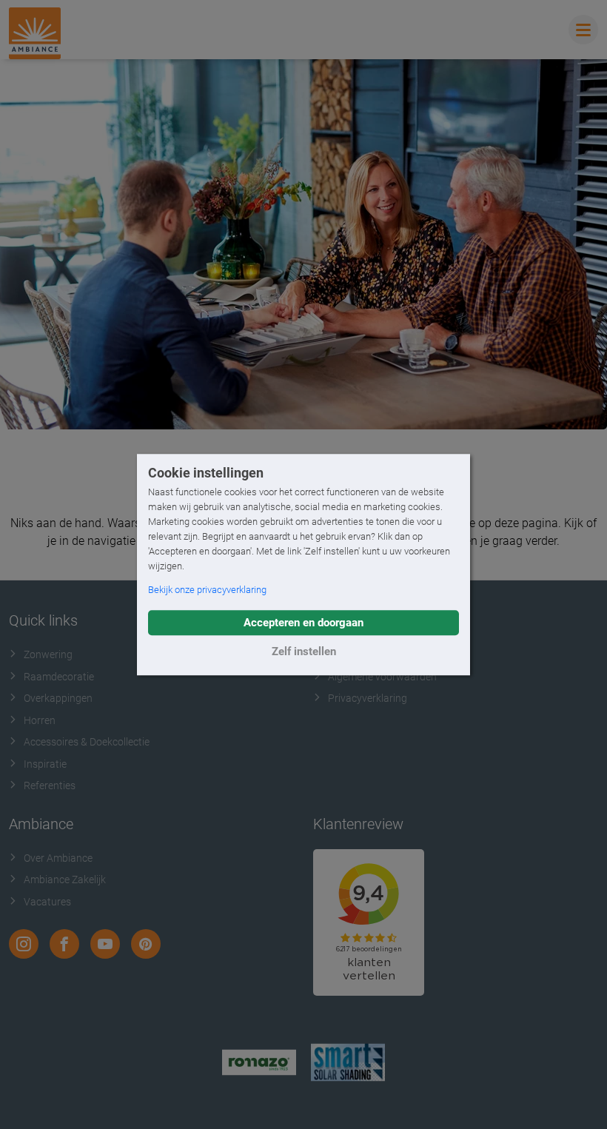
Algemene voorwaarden (382, 677)
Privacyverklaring (367, 698)
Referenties (50, 785)
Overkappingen (58, 698)
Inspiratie (45, 764)
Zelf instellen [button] (304, 651)
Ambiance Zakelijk (65, 879)
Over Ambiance (58, 858)
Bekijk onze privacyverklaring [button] (207, 589)
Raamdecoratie (59, 677)
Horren (40, 720)
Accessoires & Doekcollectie (87, 742)
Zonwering (48, 654)
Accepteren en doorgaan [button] (303, 622)
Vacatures (47, 902)
